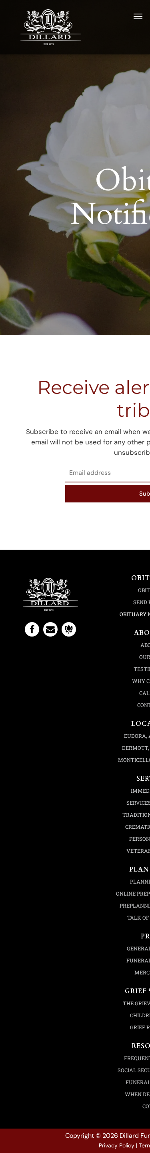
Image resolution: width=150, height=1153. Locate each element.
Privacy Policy (116, 1145)
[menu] (138, 16)
